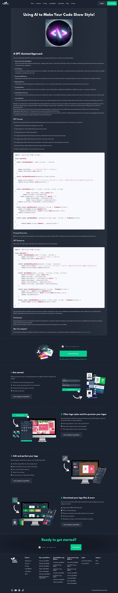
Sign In (102, 3)
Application (28, 561)
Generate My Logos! (73, 353)
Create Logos (111, 3)
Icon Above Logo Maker (71, 565)
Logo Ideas (61, 3)
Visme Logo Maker (44, 571)
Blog (67, 3)
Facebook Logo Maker (57, 565)
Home (32, 3)
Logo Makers (52, 3)
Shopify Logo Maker (44, 563)
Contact (73, 3)
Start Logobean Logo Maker (21, 396)
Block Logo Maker (72, 583)
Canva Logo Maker (44, 561)
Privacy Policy (85, 563)
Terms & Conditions (86, 561)
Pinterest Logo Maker (58, 579)
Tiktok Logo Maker (58, 582)
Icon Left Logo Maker (72, 562)
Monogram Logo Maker (71, 569)
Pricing (45, 3)
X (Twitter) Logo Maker (57, 576)
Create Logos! (76, 547)
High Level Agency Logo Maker (44, 577)
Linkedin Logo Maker (58, 573)
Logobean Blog (85, 332)
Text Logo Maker (71, 578)
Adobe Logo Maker (44, 566)
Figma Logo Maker (44, 568)
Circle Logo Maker (72, 575)
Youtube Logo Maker (58, 562)
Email (97, 563)
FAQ (97, 561)
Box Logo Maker (71, 580)
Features (38, 3)
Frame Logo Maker (72, 573)
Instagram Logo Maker (57, 569)
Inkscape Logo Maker (44, 574)
